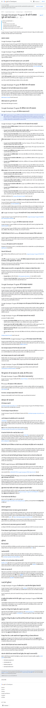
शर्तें (2, 702)
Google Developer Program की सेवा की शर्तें (35, 254)
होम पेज (2, 11)
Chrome (2, 689)
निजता (5, 702)
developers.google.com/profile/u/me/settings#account (13, 429)
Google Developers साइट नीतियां (27, 672)
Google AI (3, 695)
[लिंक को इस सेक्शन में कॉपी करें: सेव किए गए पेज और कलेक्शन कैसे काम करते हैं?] (25, 560)
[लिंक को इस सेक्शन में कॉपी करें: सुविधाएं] (7, 540)
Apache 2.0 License (4, 672)
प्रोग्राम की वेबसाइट (24, 378)
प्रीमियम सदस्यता (23, 344)
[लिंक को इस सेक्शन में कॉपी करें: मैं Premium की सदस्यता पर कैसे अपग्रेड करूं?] (24, 384)
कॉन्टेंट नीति (26, 435)
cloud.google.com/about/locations (8, 368)
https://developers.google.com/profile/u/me (23, 517)
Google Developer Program (10, 11)
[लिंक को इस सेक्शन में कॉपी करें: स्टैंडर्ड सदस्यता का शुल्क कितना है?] (18, 101)
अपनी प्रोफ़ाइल (4, 420)
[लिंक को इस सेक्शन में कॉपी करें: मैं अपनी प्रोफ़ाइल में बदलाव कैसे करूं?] (19, 411)
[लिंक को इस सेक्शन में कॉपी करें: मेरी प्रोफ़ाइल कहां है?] (12, 403)
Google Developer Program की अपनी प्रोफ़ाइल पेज (28, 491)
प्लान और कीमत (4, 389)
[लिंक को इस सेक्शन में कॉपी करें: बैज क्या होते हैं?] (10, 544)
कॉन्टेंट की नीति (3, 679)
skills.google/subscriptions (24, 276)
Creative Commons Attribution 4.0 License (27, 671)
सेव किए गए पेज (4, 563)
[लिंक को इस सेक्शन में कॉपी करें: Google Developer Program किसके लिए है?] (25, 52)
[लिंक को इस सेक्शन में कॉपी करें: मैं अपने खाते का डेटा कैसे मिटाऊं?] (17, 497)
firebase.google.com (29, 611)
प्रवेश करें (43, 1)
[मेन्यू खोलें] (2, 1)
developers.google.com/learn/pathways (11, 556)
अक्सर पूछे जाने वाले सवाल (28, 11)
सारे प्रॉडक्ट (3, 697)
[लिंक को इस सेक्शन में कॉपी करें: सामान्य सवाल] (10, 38)
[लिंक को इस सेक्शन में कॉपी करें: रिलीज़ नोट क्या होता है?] (13, 569)
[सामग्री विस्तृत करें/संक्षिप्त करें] (13, 21)
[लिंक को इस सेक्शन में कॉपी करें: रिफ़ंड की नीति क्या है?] (12, 251)
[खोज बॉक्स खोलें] (31, 1)
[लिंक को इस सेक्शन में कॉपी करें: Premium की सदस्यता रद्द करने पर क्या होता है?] (24, 244)
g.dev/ (10, 517)
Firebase (3, 691)
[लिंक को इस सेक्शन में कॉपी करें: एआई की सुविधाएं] (12, 582)
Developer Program (19, 11)
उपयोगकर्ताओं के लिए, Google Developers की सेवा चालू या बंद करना (23, 472)
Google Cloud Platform (5, 693)
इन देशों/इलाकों (19, 613)
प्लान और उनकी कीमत (37, 66)
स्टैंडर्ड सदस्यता (4, 248)
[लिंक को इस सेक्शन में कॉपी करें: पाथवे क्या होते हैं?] (10, 551)
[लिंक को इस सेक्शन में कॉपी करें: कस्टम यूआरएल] (11, 507)
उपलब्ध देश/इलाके (4, 225)
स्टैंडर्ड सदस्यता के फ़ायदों (5, 97)
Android (2, 687)
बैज (32, 547)
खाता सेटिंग (12, 577)
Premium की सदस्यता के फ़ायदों (19, 196)
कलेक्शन (34, 564)
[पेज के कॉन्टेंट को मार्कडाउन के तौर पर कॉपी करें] (21, 17)
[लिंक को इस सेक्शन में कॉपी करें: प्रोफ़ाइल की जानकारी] (15, 400)
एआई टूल (25, 588)
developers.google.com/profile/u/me (9, 405)
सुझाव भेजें (41, 15)
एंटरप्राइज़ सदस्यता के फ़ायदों (6, 335)
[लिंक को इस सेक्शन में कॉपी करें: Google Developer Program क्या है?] (21, 41)
